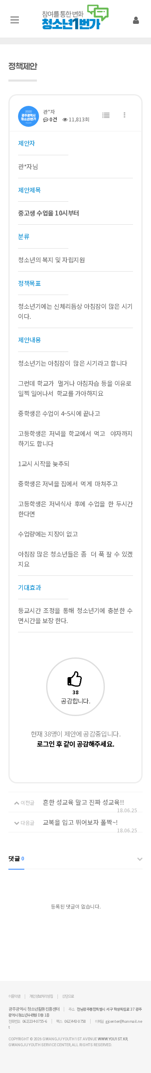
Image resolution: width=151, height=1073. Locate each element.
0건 (52, 119)
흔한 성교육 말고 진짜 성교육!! (83, 802)
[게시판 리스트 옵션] (125, 115)
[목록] (106, 115)
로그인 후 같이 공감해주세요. (75, 744)
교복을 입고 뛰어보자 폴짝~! (80, 822)
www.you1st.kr (112, 1039)
